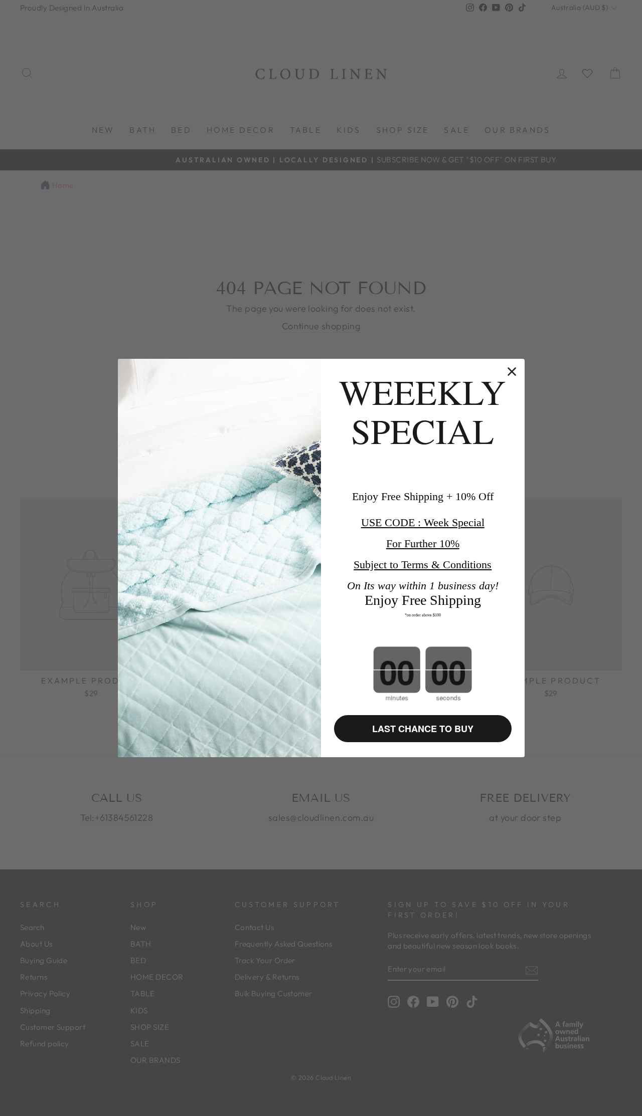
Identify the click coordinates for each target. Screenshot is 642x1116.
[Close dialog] (512, 371)
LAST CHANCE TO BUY (422, 728)
